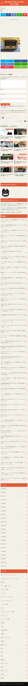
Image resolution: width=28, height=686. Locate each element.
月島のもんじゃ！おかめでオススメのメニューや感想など (13, 241)
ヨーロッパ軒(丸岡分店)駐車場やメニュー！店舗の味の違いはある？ (13, 447)
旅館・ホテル (4, 644)
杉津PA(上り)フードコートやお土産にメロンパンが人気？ (13, 405)
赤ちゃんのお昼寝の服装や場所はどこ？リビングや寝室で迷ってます (13, 225)
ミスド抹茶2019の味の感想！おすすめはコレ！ (12, 252)
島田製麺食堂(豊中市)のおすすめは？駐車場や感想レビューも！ (13, 384)
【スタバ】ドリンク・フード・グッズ (10, 578)
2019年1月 (3, 514)
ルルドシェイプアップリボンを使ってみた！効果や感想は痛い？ (13, 479)
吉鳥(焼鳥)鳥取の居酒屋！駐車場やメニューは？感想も (13, 315)
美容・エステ (4, 663)
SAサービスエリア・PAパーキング (9, 574)
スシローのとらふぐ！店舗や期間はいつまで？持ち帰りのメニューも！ (13, 220)
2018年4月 (3, 547)
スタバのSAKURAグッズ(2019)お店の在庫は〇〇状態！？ (13, 283)
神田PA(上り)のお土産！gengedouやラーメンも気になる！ (13, 410)
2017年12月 (3, 562)
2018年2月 (3, 555)
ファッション (4, 615)
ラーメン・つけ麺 (5, 619)
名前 (2, 89)
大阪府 (2, 633)
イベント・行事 (4, 589)
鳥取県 (2, 678)
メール (2, 94)
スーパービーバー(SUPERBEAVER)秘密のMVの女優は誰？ (13, 336)
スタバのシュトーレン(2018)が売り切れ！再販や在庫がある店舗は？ (13, 373)
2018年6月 (3, 540)
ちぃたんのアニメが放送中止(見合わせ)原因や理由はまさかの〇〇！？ (13, 289)
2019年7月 (3, 496)
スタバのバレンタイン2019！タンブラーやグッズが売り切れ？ (13, 326)
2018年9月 (3, 529)
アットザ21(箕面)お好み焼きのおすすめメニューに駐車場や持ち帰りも (13, 341)
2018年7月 (3, 536)
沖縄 (2, 652)
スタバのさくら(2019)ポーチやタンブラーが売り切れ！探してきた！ (13, 294)
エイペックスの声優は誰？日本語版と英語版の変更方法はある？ (13, 246)
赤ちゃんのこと (4, 670)
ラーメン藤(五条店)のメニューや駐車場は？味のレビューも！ (13, 394)
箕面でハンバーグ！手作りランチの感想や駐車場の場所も (13, 236)
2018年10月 (3, 525)
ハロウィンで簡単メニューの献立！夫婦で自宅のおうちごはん (13, 378)
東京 (2, 648)
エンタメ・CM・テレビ (6, 600)
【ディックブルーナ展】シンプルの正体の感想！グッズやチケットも (13, 463)
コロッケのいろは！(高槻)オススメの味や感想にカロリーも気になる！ (13, 310)
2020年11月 (3, 488)
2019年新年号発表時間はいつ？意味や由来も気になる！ (13, 278)
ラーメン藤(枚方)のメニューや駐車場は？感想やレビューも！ (13, 458)
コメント (3, 79)
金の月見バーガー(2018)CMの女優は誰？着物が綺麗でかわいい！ (13, 426)
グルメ (2, 608)
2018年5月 (3, 544)
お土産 (2, 582)
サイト (2, 99)
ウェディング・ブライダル (7, 597)
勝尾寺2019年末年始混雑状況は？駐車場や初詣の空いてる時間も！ (13, 347)
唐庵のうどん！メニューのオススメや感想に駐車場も (13, 273)
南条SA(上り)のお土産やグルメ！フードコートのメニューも (13, 399)
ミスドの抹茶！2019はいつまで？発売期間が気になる (13, 262)
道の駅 (2, 674)
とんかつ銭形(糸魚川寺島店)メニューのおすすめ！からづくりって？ (13, 421)
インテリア (3, 593)
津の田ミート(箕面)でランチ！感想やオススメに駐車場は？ (13, 268)
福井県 (2, 659)
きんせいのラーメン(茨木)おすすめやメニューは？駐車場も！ (13, 442)
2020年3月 (3, 492)
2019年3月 (3, 507)
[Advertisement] (14, 28)
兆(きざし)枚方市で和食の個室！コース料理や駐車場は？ (13, 389)
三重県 (2, 622)
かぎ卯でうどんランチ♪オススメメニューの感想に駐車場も (13, 299)
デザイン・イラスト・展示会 (7, 611)
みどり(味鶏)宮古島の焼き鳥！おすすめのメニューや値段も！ (13, 436)
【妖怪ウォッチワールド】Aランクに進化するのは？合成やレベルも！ (13, 468)
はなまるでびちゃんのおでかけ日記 (14, 3)
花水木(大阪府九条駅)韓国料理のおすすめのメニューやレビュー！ (13, 357)
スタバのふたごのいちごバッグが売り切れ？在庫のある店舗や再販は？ (13, 257)
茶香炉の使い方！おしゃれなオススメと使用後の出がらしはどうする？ (13, 368)
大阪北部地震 (4, 630)
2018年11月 (3, 521)
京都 (2, 626)
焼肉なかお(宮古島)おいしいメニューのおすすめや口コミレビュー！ (13, 431)
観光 (2, 667)
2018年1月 (3, 558)
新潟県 (2, 641)
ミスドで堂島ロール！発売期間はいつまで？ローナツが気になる (13, 231)
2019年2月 (3, 510)
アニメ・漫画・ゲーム (6, 585)
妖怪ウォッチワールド (6, 637)
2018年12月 (3, 518)
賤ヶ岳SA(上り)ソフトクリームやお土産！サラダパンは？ (13, 415)
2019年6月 (3, 499)
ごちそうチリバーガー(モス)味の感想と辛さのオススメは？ (13, 452)
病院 (2, 656)
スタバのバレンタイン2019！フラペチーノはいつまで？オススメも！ (13, 320)
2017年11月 (3, 566)
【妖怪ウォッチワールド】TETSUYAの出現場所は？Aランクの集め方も (13, 473)
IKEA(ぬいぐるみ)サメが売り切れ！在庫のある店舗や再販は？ (13, 331)
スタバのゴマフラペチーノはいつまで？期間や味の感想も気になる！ (13, 352)
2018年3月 (3, 551)
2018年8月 (3, 532)
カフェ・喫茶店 (4, 604)
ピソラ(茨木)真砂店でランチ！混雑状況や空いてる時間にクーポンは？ (13, 363)
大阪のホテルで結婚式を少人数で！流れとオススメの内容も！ (13, 304)
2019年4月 (3, 503)
